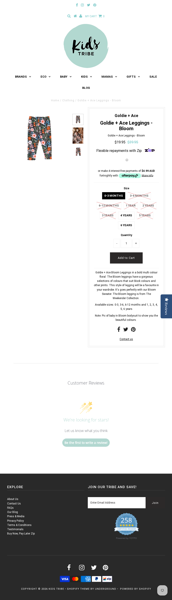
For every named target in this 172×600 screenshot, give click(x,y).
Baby (63, 76)
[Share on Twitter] (125, 330)
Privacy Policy (15, 520)
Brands (21, 76)
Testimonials (15, 529)
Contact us (126, 339)
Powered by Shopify (135, 588)
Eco (43, 76)
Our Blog (12, 512)
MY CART (95, 16)
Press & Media (15, 516)
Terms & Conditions (19, 525)
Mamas (107, 76)
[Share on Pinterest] (133, 330)
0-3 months (113, 195)
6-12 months (109, 205)
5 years (145, 215)
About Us (12, 499)
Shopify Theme (78, 588)
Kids (84, 76)
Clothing (68, 100)
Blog (86, 87)
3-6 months (139, 195)
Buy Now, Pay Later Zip (21, 533)
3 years (108, 215)
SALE (153, 76)
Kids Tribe (56, 588)
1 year (130, 205)
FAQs (10, 507)
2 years (148, 205)
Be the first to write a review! (86, 442)
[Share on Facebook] (118, 330)
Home (55, 100)
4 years (126, 215)
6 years (126, 225)
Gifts (131, 76)
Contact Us (14, 503)
